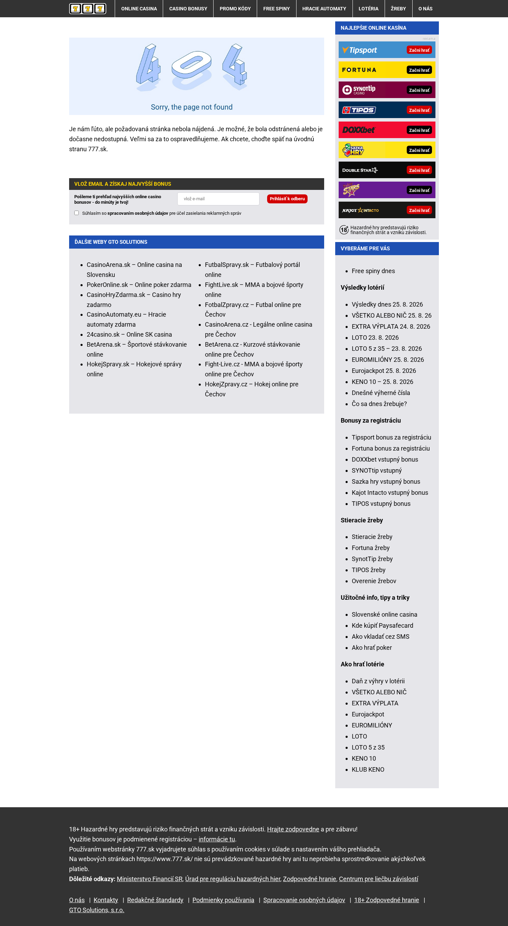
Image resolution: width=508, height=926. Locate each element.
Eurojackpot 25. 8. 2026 (384, 370)
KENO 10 (364, 758)
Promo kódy (235, 8)
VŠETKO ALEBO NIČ (379, 692)
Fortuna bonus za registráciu (391, 448)
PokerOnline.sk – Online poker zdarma (139, 284)
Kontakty (106, 900)
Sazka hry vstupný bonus (386, 481)
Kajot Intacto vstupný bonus (390, 492)
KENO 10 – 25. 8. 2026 (382, 381)
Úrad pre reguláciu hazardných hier (232, 878)
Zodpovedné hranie (309, 878)
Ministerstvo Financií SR (149, 878)
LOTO (359, 736)
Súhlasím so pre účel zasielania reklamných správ (161, 213)
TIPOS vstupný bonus (381, 503)
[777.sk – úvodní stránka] (87, 8)
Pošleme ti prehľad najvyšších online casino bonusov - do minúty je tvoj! (117, 199)
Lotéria (368, 8)
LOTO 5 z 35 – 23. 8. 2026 (387, 348)
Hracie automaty (324, 8)
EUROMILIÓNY (372, 725)
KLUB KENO (368, 769)
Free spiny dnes (373, 270)
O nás (425, 8)
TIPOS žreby (369, 569)
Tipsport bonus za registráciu (391, 437)
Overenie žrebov (374, 581)
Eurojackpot (368, 714)
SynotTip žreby (372, 558)
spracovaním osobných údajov (137, 213)
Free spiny (276, 8)
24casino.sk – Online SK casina (129, 334)
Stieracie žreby (372, 536)
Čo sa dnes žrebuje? (379, 403)
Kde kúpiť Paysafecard (382, 625)
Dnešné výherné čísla (381, 392)
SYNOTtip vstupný (377, 470)
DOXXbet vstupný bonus (385, 459)
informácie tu (217, 839)
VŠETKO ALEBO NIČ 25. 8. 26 (392, 315)
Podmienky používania (223, 900)
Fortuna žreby (371, 547)
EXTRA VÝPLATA (375, 703)
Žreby (398, 8)
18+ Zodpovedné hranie (386, 900)
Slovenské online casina (384, 614)
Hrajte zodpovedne (293, 829)
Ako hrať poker (372, 647)
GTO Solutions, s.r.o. (96, 910)
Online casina (139, 8)
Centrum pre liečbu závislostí (378, 878)
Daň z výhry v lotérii (378, 681)
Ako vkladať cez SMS (381, 636)
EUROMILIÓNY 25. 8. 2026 (388, 359)
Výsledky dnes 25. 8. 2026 (387, 304)
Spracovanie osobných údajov (304, 900)
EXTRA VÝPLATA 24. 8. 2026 (391, 326)
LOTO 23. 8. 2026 (375, 337)
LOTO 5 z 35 (368, 747)
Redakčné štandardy (155, 900)
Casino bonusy (188, 8)
